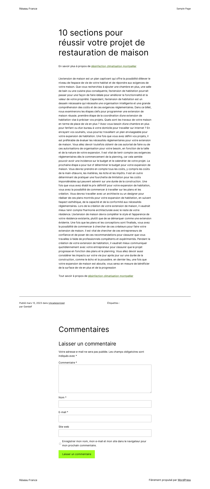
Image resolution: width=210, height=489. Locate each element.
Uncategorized (57, 303)
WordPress (184, 479)
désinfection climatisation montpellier (113, 66)
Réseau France (28, 8)
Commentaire (68, 362)
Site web (64, 426)
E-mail (63, 412)
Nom (62, 397)
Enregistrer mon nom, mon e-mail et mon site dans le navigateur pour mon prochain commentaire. (104, 443)
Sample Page (184, 8)
